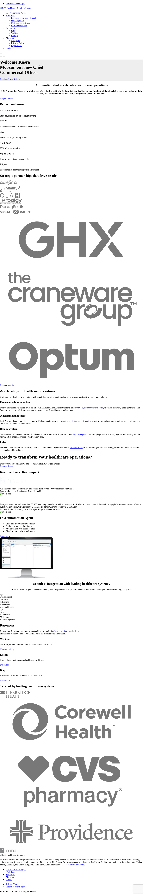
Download (4, 665)
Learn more (5, 536)
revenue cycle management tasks (88, 408)
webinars (64, 631)
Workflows (10, 15)
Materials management (21, 23)
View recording (7, 649)
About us (10, 38)
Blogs (13, 30)
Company (15, 40)
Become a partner (8, 385)
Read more (5, 680)
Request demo (6, 98)
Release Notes (12, 884)
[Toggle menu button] (1, 53)
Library (14, 35)
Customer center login (15, 3)
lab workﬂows (76, 447)
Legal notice (16, 45)
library (77, 631)
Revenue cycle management (23, 18)
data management (80, 434)
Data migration (17, 20)
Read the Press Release (10, 79)
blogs (56, 631)
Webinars (15, 33)
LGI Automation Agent (16, 13)
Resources (10, 28)
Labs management (19, 25)
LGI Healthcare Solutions (73, 864)
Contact (9, 48)
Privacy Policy (17, 43)
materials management (79, 421)
